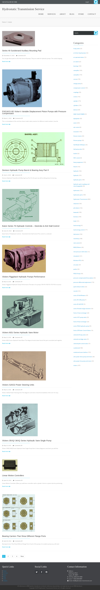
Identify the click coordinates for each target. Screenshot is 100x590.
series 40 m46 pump (79, 300)
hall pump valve (77, 149)
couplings (76, 92)
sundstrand (76, 348)
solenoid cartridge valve (79, 339)
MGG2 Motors (77, 247)
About (4, 575)
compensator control (79, 88)
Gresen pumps (77, 140)
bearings (75, 66)
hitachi (75, 166)
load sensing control (78, 230)
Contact (5, 581)
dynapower (76, 118)
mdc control (76, 243)
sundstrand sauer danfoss (80, 352)
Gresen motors (77, 136)
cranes (75, 96)
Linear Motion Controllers (13, 475)
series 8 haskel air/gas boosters (82, 308)
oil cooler (75, 265)
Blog (4, 577)
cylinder (75, 101)
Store (4, 579)
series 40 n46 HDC (78, 304)
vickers (75, 365)
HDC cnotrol (76, 158)
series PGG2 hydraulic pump (81, 326)
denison (75, 110)
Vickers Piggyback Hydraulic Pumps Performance (23, 277)
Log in (87, 2)
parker (75, 269)
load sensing (76, 225)
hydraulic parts (77, 180)
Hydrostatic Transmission (80, 199)
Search (96, 2)
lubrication (76, 234)
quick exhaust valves (79, 287)
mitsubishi (76, 256)
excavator (76, 131)
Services (5, 573)
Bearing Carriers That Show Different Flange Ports (24, 536)
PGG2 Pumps (77, 273)
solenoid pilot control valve (80, 343)
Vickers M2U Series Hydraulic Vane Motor (20, 332)
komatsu (75, 217)
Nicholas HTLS (77, 260)
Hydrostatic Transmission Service (23, 9)
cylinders (75, 105)
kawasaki (75, 212)
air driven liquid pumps (79, 53)
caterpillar (76, 70)
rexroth (75, 291)
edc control (76, 127)
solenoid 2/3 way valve (79, 335)
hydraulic (75, 171)
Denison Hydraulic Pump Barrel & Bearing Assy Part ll (25, 170)
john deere (76, 208)
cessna (75, 79)
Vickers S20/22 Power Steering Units (18, 385)
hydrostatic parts (78, 195)
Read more (5, 61)
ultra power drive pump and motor (82, 356)
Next (22, 556)
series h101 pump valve (79, 317)
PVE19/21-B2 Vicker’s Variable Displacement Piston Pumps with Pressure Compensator (34, 112)
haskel (75, 153)
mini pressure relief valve (80, 252)
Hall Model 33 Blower (79, 145)
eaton (75, 123)
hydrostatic (76, 190)
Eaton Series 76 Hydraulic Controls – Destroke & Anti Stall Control (30, 226)
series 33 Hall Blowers (79, 295)
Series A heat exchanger (80, 313)
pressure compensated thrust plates (83, 278)
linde (74, 221)
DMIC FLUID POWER (78, 114)
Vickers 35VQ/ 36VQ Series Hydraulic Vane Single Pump (26, 441)
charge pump (77, 83)
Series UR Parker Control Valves (82, 330)
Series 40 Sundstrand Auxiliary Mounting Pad (21, 51)
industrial (76, 203)
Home (4, 22)
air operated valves (78, 57)
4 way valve (76, 48)
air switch (76, 61)
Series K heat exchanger (80, 322)
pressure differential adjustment (82, 282)
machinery (76, 238)
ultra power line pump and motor (82, 361)
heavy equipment (78, 162)
